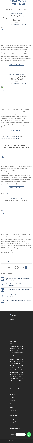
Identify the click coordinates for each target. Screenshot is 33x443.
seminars (18, 138)
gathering (13, 138)
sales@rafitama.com (16, 422)
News (21, 13)
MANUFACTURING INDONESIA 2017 (16, 201)
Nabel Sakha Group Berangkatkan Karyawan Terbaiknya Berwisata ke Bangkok (16, 18)
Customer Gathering (15, 74)
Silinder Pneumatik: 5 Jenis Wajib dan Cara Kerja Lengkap (18, 279)
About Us (12, 394)
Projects (12, 400)
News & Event (14, 404)
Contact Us (13, 410)
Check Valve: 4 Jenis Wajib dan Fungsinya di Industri (18, 301)
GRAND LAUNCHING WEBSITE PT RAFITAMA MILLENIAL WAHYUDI (16, 146)
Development (15, 198)
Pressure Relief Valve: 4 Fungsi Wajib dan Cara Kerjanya (17, 295)
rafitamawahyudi (15, 428)
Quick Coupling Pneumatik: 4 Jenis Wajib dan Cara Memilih (17, 290)
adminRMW (23, 24)
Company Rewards (15, 13)
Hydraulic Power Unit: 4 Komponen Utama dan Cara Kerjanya (18, 284)
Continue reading (16, 64)
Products (12, 397)
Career (12, 407)
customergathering (5, 138)
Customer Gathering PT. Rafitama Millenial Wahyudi (16, 78)
